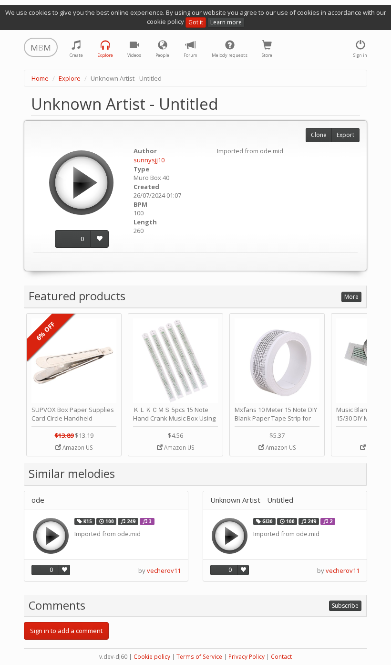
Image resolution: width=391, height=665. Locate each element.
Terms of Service (199, 657)
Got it (195, 22)
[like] (99, 239)
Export (345, 135)
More (351, 297)
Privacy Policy (246, 657)
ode (37, 500)
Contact (281, 657)
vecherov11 (164, 570)
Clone (319, 135)
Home (40, 78)
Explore (70, 78)
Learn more (226, 22)
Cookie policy (152, 657)
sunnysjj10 (149, 160)
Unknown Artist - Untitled (251, 500)
